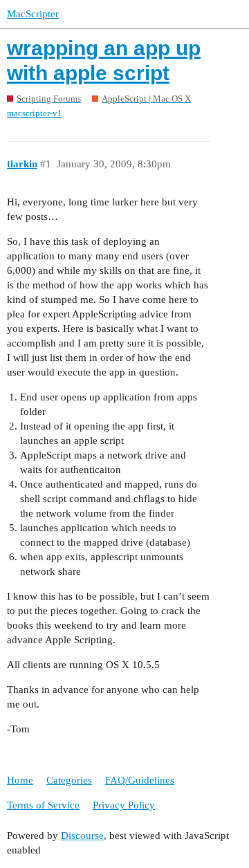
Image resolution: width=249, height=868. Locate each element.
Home (20, 780)
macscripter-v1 (34, 113)
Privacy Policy (124, 805)
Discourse (82, 835)
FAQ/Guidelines (139, 780)
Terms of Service (43, 805)
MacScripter (33, 13)
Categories (69, 780)
